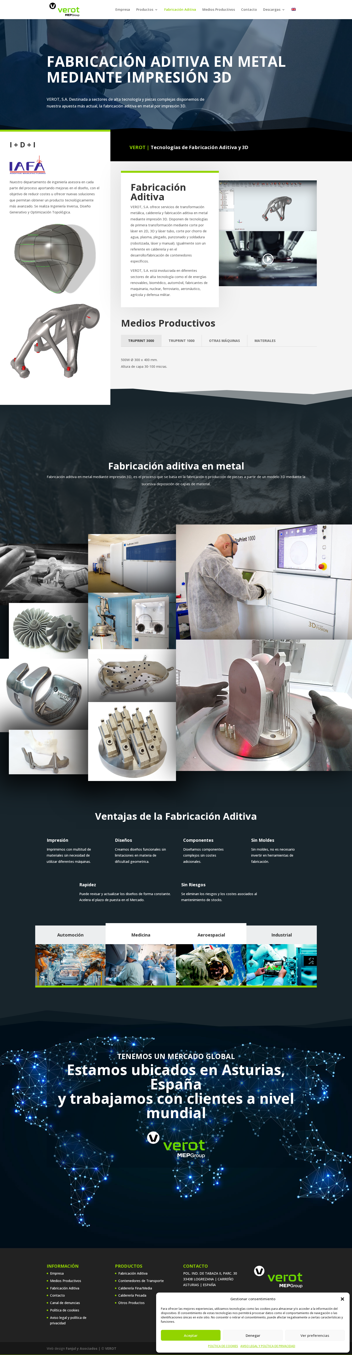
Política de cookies (64, 1310)
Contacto (249, 10)
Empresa (122, 10)
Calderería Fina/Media (135, 1288)
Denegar (253, 1335)
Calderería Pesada (132, 1295)
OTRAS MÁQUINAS (224, 340)
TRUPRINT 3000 (141, 340)
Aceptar (191, 1335)
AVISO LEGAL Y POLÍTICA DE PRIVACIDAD (267, 1346)
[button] (342, 1299)
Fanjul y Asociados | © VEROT (91, 1348)
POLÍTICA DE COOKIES (223, 1346)
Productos (144, 10)
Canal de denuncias (65, 1302)
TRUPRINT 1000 (181, 340)
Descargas (271, 10)
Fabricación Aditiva (180, 10)
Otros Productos (131, 1302)
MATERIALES (265, 340)
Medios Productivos (218, 10)
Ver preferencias (315, 1335)
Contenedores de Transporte (141, 1280)
